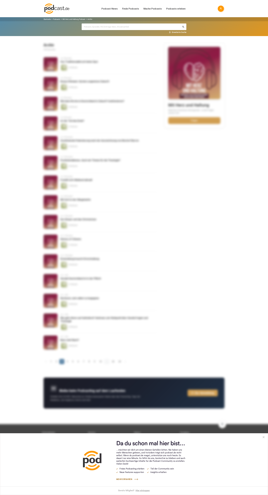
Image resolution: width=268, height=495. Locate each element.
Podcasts (56, 19)
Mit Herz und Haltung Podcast (74, 19)
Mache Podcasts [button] (152, 8)
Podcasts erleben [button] (176, 8)
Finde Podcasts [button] (130, 8)
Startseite (47, 19)
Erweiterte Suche (179, 32)
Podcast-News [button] (109, 8)
